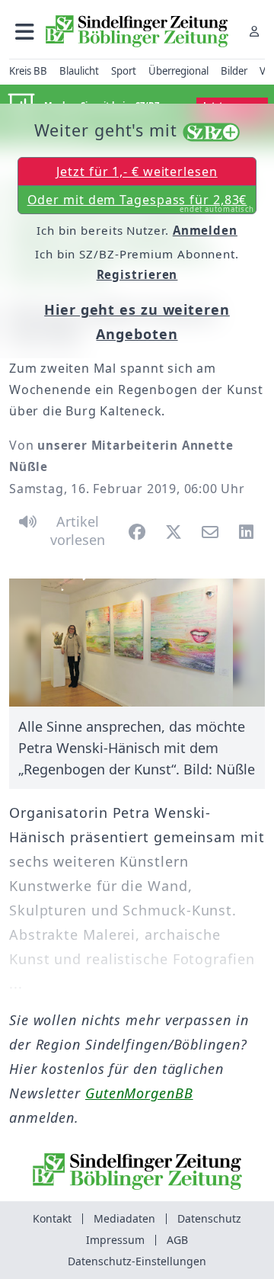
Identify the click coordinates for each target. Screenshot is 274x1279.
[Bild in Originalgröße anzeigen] (137, 643)
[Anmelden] (254, 31)
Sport (123, 71)
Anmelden (205, 230)
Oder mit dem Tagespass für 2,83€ (141, 202)
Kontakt (52, 1218)
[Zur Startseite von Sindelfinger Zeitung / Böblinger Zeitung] (137, 31)
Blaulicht (79, 71)
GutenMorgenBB (139, 1093)
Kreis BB (28, 71)
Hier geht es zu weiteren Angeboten (137, 321)
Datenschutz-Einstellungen (137, 1261)
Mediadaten (124, 1218)
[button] (24, 31)
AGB (177, 1240)
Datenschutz (209, 1218)
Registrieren (137, 274)
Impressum (115, 1240)
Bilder (234, 71)
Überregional (178, 71)
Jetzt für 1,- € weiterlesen (136, 171)
